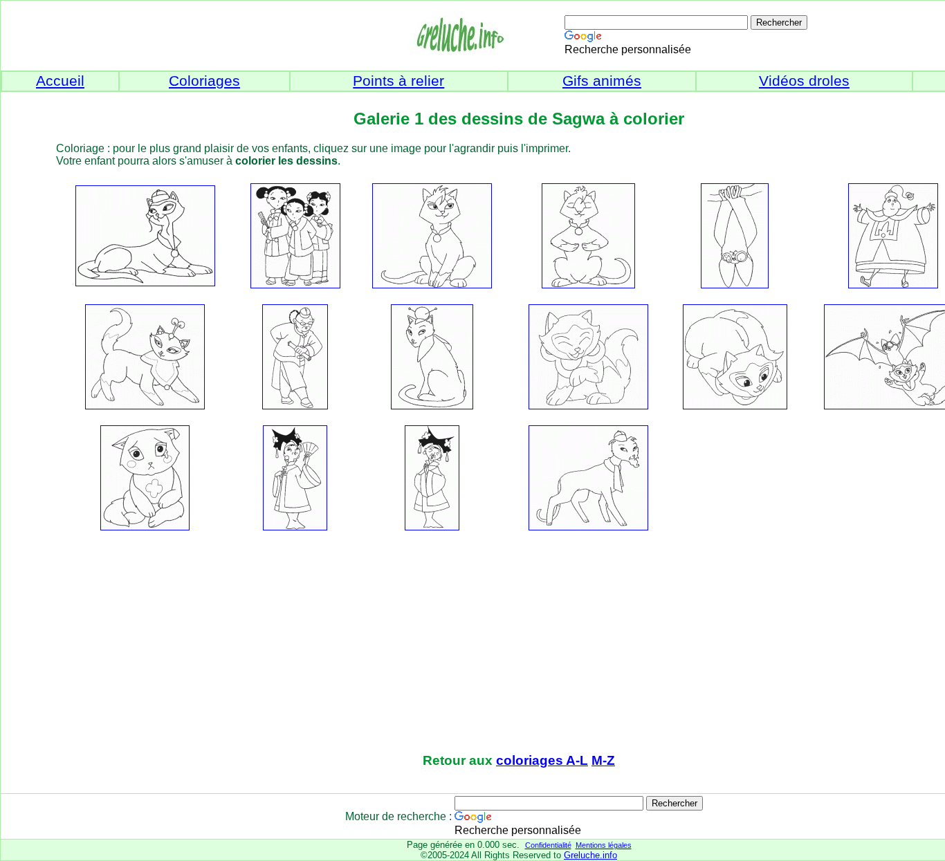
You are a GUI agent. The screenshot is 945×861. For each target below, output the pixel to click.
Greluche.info (590, 855)
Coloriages (204, 81)
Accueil (60, 81)
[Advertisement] (519, 643)
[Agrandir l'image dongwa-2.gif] (588, 284)
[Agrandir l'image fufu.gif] (735, 284)
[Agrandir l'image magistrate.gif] (893, 284)
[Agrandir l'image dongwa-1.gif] (432, 284)
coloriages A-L (542, 760)
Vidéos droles (804, 81)
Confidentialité (548, 845)
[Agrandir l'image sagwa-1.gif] (588, 405)
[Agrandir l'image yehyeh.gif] (588, 527)
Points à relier (398, 81)
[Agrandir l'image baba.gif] (145, 282)
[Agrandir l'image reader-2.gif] (432, 405)
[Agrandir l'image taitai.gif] (432, 527)
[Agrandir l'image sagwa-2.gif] (735, 405)
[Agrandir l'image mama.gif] (145, 405)
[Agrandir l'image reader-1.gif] (295, 405)
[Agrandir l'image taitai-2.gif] (295, 527)
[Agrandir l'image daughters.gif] (295, 284)
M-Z (603, 760)
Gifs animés (601, 81)
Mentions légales (604, 845)
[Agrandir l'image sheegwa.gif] (145, 527)
